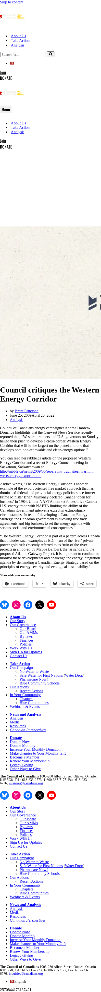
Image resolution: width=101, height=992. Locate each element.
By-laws (26, 636)
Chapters (26, 699)
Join (3, 72)
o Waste (43, 671)
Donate (16, 738)
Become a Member (24, 757)
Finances (26, 640)
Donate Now (20, 741)
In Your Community (25, 695)
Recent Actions (31, 691)
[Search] (50, 54)
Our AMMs (29, 632)
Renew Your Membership (30, 761)
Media (15, 722)
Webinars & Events (25, 706)
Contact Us (18, 656)
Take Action (20, 40)
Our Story (17, 621)
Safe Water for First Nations (41, 675)
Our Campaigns (22, 667)
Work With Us (21, 648)
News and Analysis (25, 714)
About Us (18, 36)
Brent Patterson (26, 411)
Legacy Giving (21, 765)
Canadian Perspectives (28, 730)
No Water (28, 671)
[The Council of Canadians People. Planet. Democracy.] (12, 27)
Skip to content (11, 2)
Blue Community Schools (40, 683)
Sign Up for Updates (26, 652)
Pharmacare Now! (34, 679)
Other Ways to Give (25, 769)
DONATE (6, 78)
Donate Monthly (22, 745)
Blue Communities (34, 703)
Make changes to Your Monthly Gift (38, 753)
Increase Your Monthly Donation (35, 749)
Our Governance (23, 625)
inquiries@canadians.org (26, 783)
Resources (18, 726)
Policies (26, 644)
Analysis (17, 45)
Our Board (28, 629)
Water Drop (74, 675)
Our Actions (19, 687)
